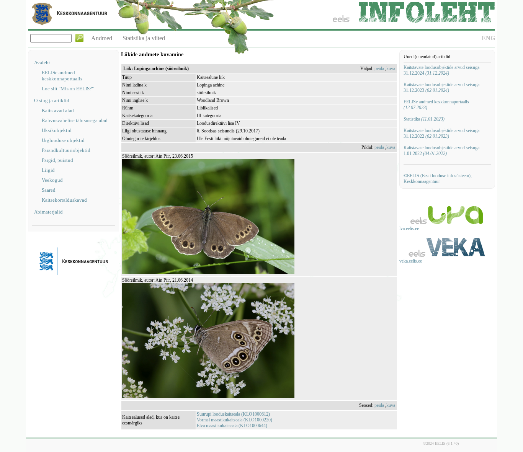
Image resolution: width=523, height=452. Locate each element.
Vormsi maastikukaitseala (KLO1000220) (234, 420)
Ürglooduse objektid (63, 140)
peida (379, 68)
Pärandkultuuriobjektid (66, 150)
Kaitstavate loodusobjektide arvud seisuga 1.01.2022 (441, 150)
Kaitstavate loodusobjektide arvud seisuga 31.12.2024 (441, 70)
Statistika (424, 119)
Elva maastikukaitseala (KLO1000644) (232, 425)
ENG (488, 38)
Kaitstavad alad (58, 110)
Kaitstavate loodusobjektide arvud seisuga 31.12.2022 (441, 133)
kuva (390, 68)
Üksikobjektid (57, 130)
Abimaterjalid (48, 212)
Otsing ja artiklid (51, 100)
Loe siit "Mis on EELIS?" (68, 88)
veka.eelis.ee (410, 261)
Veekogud (52, 180)
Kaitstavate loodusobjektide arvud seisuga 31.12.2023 (441, 87)
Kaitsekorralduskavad (64, 200)
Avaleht (42, 62)
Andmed (101, 38)
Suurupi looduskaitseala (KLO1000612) (233, 414)
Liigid (48, 170)
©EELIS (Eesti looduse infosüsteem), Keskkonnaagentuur (438, 178)
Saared (49, 190)
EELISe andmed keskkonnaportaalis (62, 76)
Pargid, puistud (57, 160)
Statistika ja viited (144, 38)
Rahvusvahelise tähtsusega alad (75, 120)
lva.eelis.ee (409, 228)
